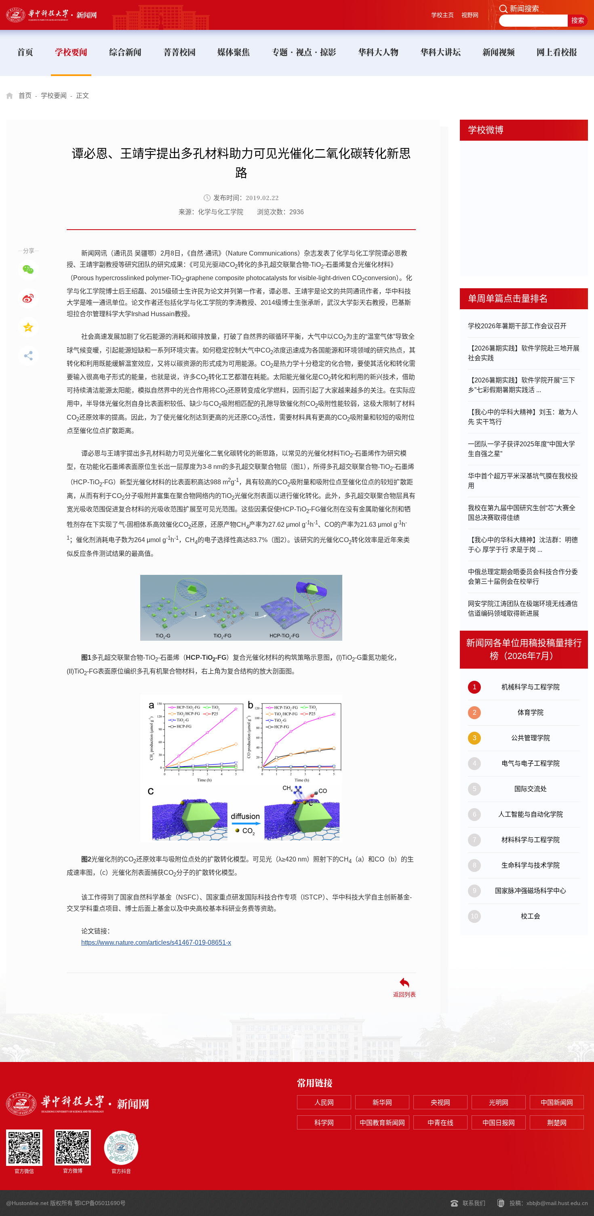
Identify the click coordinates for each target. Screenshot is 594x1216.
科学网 (324, 1122)
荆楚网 (557, 1122)
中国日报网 (498, 1122)
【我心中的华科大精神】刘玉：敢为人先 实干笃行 (523, 417)
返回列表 (404, 994)
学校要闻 (54, 95)
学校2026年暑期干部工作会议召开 (517, 326)
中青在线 (440, 1122)
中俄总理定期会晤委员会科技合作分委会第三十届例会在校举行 (523, 576)
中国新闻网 (557, 1102)
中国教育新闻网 (382, 1122)
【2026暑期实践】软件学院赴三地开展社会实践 (523, 353)
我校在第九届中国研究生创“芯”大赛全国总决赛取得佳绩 (521, 513)
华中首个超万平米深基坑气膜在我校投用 (523, 481)
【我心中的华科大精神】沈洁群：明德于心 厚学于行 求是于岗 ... (523, 544)
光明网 (498, 1102)
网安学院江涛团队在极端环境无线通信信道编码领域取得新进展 (523, 608)
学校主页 (442, 15)
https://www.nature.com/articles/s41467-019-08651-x (156, 942)
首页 (25, 95)
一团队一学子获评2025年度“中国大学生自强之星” (521, 449)
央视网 (440, 1102)
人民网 (324, 1102)
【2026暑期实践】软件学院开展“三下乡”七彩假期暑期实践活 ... (521, 385)
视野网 (469, 15)
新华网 (382, 1102)
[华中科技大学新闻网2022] (59, 15)
